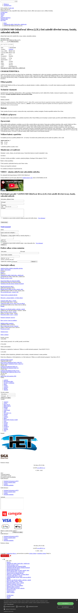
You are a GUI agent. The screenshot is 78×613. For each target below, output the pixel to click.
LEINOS (11, 49)
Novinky (3, 13)
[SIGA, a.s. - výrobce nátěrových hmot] (4, 460)
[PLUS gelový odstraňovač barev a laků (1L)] (12, 363)
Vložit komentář (6, 227)
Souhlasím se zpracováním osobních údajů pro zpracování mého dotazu (20, 218)
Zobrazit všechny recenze (7, 359)
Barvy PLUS (7, 404)
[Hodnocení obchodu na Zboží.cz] (6, 556)
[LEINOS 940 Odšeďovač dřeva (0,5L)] (11, 372)
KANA (5, 415)
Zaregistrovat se (7, 5)
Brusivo (2, 272)
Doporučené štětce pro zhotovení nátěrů (10, 281)
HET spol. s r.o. (7, 413)
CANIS (5, 408)
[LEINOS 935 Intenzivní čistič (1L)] (10, 368)
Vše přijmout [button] (65, 603)
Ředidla (2, 306)
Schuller (6, 423)
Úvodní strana (4, 12)
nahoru (2, 269)
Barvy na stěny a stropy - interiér (8, 312)
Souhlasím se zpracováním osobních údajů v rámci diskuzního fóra (19, 243)
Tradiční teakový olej (27, 177)
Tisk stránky (8, 269)
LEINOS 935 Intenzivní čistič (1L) (9, 366)
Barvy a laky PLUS (5, 9)
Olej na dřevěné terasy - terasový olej (9, 292)
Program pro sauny (5, 328)
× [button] (76, 600)
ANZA (5, 403)
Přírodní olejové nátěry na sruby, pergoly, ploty (12, 289)
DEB (5, 411)
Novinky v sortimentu (9, 383)
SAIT (5, 421)
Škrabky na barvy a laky (6, 278)
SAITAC (6, 422)
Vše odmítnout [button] (65, 607)
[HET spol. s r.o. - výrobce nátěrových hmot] (20, 450)
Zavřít (9, 560)
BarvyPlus (3, 20)
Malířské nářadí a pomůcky (7, 323)
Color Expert (7, 410)
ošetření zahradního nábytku (16, 268)
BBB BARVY (7, 406)
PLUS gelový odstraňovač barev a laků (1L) (11, 362)
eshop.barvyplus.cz (11, 553)
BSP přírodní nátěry (8, 381)
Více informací (41, 218)
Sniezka (5, 388)
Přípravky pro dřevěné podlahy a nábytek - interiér (13, 309)
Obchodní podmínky (9, 485)
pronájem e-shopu (41, 553)
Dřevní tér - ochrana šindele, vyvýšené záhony (12, 297)
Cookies (6, 483)
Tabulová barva (4, 331)
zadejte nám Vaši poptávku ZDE (8, 376)
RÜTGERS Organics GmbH (11, 419)
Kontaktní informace (6, 17)
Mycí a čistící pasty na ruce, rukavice (9, 326)
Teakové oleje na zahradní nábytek (9, 295)
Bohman (6, 407)
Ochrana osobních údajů (9, 482)
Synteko (6, 385)
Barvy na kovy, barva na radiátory (9, 320)
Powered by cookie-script (8, 611)
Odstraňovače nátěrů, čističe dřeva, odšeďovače (12, 275)
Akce (2, 16)
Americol (6, 387)
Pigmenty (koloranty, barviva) (8, 317)
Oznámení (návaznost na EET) (11, 481)
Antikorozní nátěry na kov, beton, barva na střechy (13, 303)
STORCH (6, 426)
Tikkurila (6, 389)
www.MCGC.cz (41, 467)
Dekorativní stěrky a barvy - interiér (9, 314)
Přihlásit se (6, 4)
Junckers (6, 414)
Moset (5, 384)
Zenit (5, 430)
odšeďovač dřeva (5, 268)
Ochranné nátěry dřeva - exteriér (8, 300)
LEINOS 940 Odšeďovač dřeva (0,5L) (10, 370)
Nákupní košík (4, 19)
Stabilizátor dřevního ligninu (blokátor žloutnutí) (12, 283)
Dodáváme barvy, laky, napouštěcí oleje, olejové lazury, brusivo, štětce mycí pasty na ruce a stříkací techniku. (27, 10)
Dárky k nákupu (4, 334)
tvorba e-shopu (32, 553)
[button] (27, 609)
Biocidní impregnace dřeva (7, 286)
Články (2, 15)
